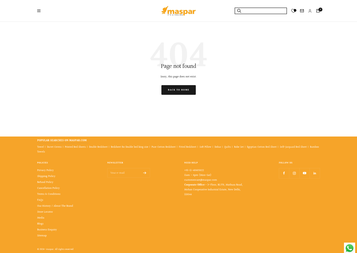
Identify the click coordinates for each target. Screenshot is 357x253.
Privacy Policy (45, 170)
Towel (40, 147)
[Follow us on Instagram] (294, 173)
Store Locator (45, 212)
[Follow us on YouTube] (304, 173)
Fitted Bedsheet (187, 147)
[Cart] (318, 10)
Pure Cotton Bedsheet (164, 147)
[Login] (310, 10)
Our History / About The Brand (55, 206)
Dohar (218, 147)
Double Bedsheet (98, 147)
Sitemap (42, 236)
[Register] (144, 173)
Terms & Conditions (48, 194)
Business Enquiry (47, 230)
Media (40, 218)
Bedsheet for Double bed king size (129, 147)
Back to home (178, 90)
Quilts (227, 147)
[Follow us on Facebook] (284, 173)
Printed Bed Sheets (75, 147)
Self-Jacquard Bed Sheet (293, 147)
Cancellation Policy (48, 188)
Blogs (40, 224)
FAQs (40, 200)
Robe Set (239, 147)
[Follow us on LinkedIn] (315, 173)
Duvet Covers (54, 147)
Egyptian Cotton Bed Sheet (262, 147)
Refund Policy (45, 182)
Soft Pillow (205, 147)
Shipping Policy (46, 176)
